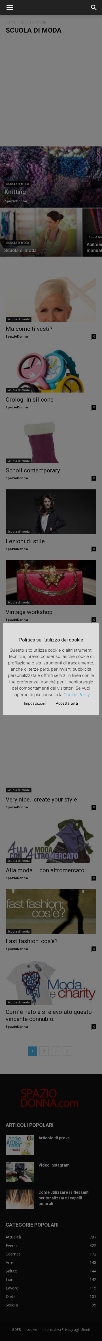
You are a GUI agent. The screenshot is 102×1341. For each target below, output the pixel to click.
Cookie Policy (76, 694)
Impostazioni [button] (35, 703)
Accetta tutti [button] (67, 703)
